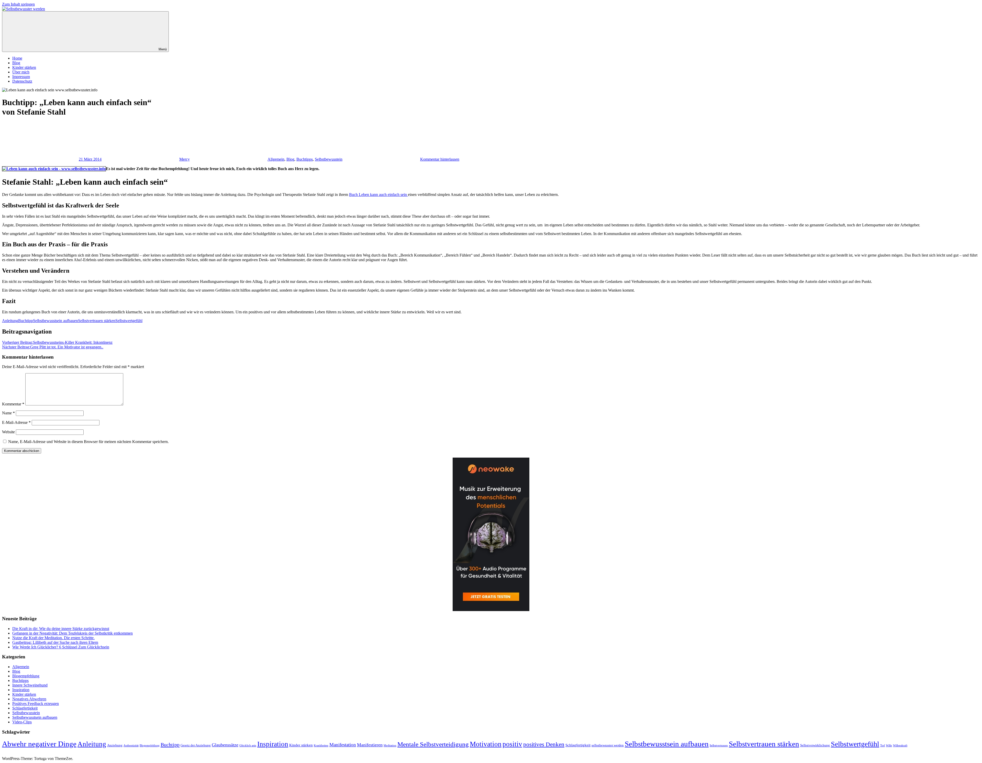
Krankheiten (321, 745)
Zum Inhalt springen (18, 4)
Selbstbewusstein (328, 159)
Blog (16, 63)
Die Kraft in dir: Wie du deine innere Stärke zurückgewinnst (60, 628)
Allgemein (275, 159)
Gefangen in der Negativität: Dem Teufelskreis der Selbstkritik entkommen (72, 633)
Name (8, 413)
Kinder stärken (24, 67)
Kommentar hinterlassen (439, 159)
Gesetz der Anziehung (196, 745)
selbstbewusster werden (608, 745)
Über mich (20, 72)
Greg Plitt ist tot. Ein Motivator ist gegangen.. (52, 347)
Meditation (390, 745)
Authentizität (131, 745)
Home (17, 58)
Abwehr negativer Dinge (39, 744)
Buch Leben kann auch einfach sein (378, 194)
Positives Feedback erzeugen (35, 703)
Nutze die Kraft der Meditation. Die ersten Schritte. (53, 638)
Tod (882, 745)
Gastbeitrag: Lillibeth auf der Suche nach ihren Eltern (55, 642)
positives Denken (543, 744)
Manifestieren (370, 744)
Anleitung (10, 320)
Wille (889, 745)
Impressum (21, 76)
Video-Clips (22, 722)
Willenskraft (900, 745)
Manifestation (342, 744)
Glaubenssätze (225, 744)
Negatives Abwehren (29, 699)
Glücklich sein (247, 745)
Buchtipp (25, 320)
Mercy (184, 159)
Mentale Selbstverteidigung (433, 744)
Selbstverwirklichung (815, 745)
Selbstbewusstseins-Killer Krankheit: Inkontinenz (57, 342)
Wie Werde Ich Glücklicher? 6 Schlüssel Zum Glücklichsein (60, 647)
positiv (512, 744)
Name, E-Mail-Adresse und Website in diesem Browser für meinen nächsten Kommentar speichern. (88, 441)
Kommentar (13, 404)
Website (8, 432)
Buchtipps (304, 159)
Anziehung (114, 745)
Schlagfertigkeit (25, 708)
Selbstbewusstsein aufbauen (55, 320)
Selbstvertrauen (719, 745)
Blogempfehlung (25, 676)
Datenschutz (22, 81)
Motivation (485, 744)
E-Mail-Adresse (16, 422)
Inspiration (20, 690)
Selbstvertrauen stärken (96, 320)
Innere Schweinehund (30, 685)
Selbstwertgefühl (128, 320)
